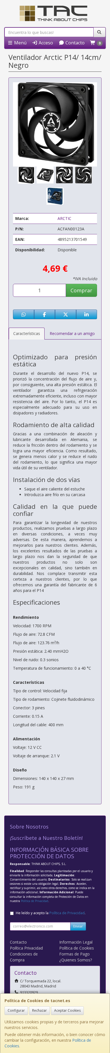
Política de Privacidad (34, 901)
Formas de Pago (74, 954)
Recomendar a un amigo (72, 333)
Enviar (78, 926)
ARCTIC (64, 218)
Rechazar (39, 1010)
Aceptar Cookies (67, 1010)
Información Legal (76, 942)
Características (26, 333)
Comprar (81, 290)
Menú (20, 43)
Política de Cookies (76, 948)
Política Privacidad (26, 948)
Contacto (74, 43)
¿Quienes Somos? (75, 960)
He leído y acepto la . (50, 913)
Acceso (45, 43)
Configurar (16, 1010)
